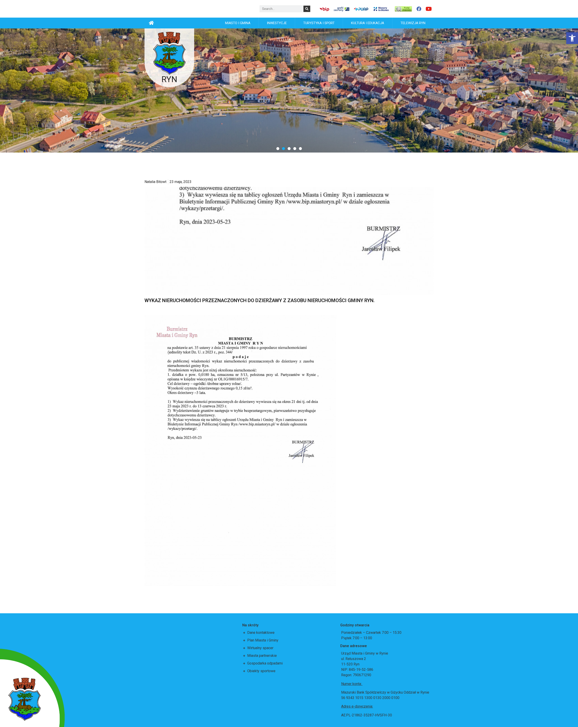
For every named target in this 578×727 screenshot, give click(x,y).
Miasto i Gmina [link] (237, 23)
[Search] (306, 9)
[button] (277, 148)
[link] (572, 38)
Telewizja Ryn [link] (413, 23)
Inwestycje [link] (277, 23)
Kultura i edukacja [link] (367, 23)
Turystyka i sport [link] (319, 23)
